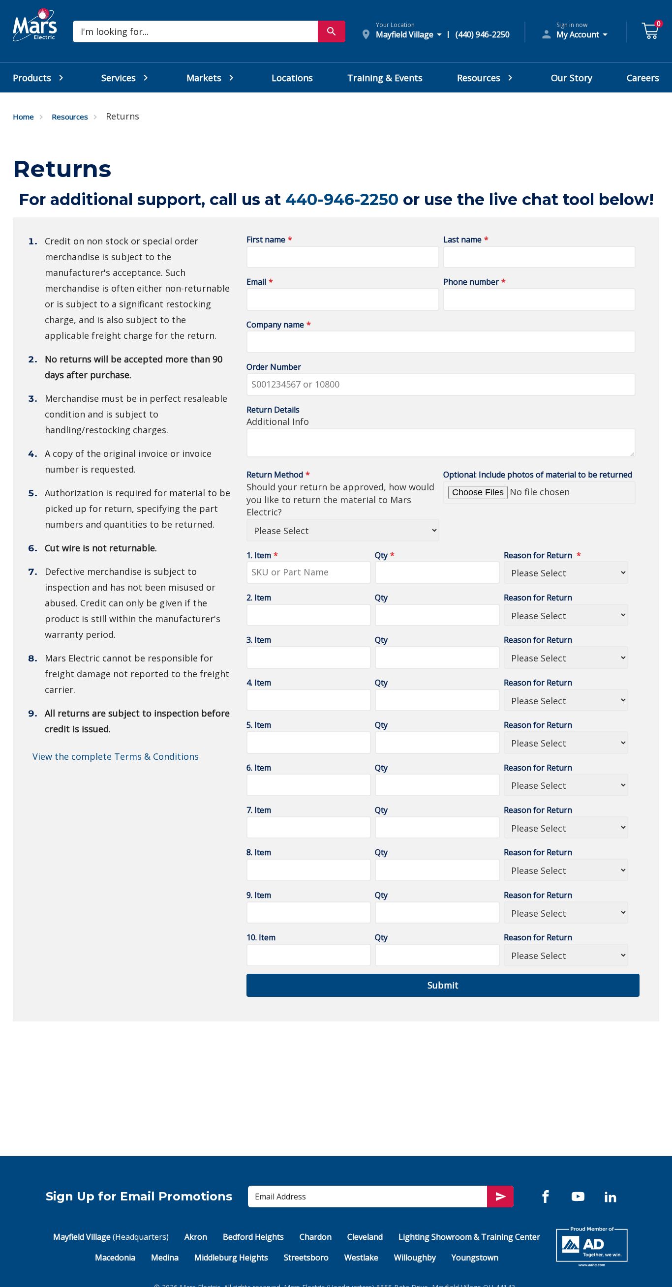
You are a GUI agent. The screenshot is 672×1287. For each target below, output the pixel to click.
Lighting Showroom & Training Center (469, 1236)
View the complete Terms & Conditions (115, 756)
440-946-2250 (341, 199)
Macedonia (115, 1257)
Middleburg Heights (231, 1257)
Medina (165, 1257)
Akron (195, 1236)
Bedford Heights (253, 1236)
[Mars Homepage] (35, 36)
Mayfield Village (111, 1236)
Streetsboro (306, 1257)
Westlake (361, 1257)
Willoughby (415, 1257)
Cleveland (365, 1236)
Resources (70, 116)
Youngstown (475, 1257)
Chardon (316, 1236)
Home (23, 116)
